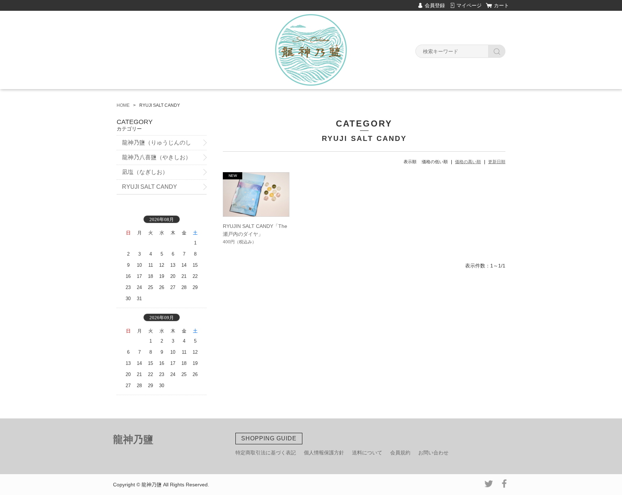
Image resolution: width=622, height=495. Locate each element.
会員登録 (435, 5)
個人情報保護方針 (324, 452)
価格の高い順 (468, 161)
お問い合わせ (433, 452)
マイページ (469, 5)
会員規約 (400, 452)
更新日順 (496, 161)
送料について (367, 452)
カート (501, 5)
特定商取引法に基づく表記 (265, 452)
